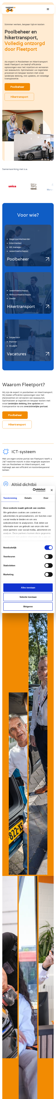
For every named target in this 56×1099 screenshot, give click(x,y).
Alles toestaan (28, 587)
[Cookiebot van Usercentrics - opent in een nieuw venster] (34, 490)
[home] (10, 9)
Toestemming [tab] (10, 498)
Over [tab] (46, 498)
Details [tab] (28, 498)
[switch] (49, 556)
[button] (48, 9)
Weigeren (28, 606)
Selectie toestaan (28, 597)
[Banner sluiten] (52, 490)
